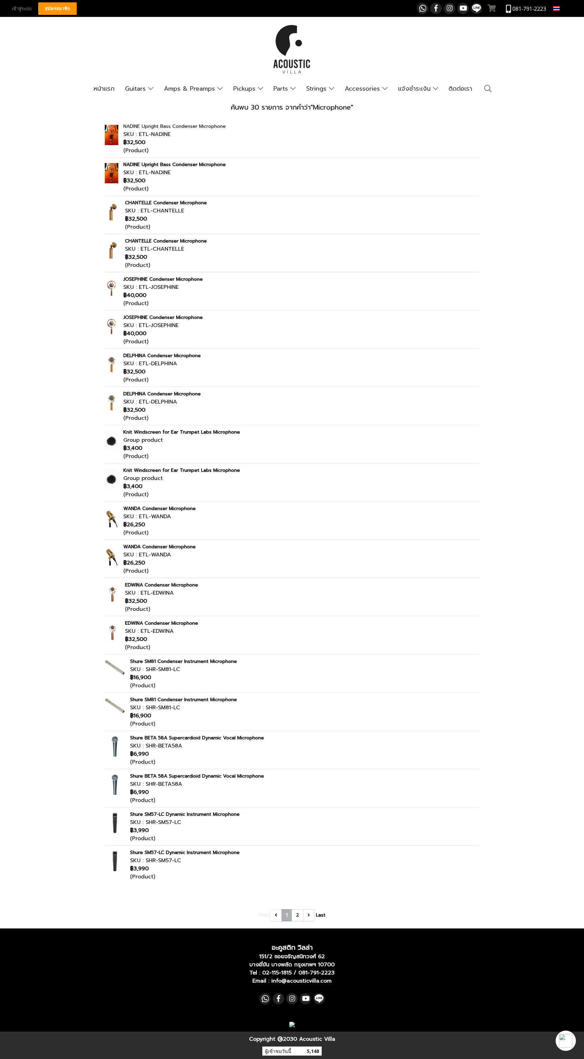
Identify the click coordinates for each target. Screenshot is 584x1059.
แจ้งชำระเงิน (415, 88)
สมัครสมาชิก (57, 8)
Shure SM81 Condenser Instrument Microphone (183, 661)
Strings (317, 88)
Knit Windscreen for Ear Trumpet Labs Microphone (181, 432)
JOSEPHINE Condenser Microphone (163, 279)
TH (565, 8)
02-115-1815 (277, 973)
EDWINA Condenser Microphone (161, 585)
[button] (566, 1041)
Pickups (245, 88)
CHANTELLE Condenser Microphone (166, 202)
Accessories (363, 88)
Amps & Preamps (190, 88)
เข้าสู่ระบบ (21, 8)
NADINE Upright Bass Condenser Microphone (174, 126)
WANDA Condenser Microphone (159, 508)
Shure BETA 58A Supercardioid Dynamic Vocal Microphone (197, 737)
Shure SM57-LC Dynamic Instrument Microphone (185, 814)
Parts (281, 88)
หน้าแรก (104, 88)
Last (320, 915)
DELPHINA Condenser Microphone (162, 355)
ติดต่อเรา (460, 88)
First (264, 915)
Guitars (136, 88)
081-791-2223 (316, 973)
